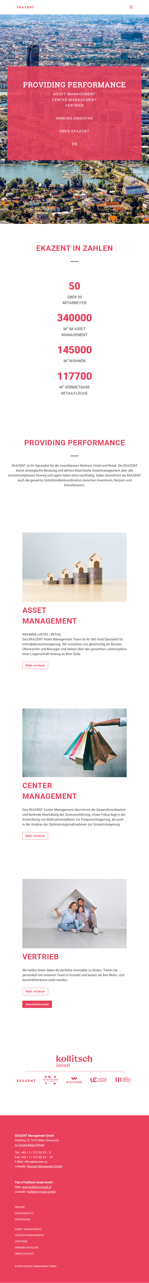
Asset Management (74, 94)
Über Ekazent (74, 131)
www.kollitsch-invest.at (36, 1187)
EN (74, 144)
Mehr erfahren (35, 665)
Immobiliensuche (74, 118)
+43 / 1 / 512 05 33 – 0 (36, 1152)
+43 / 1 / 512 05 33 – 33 (37, 1157)
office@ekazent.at (35, 1161)
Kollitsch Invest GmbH (41, 1192)
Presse (20, 1207)
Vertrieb (74, 105)
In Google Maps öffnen (29, 1145)
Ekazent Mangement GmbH (45, 1166)
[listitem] (26, 1080)
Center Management (74, 100)
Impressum (22, 1219)
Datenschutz (24, 1213)
